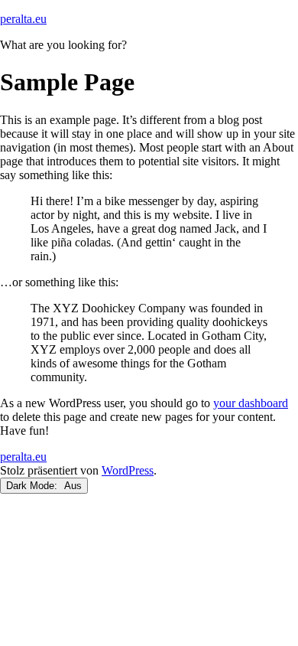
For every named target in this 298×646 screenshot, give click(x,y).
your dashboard (250, 402)
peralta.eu (23, 18)
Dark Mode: (33, 485)
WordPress (128, 470)
